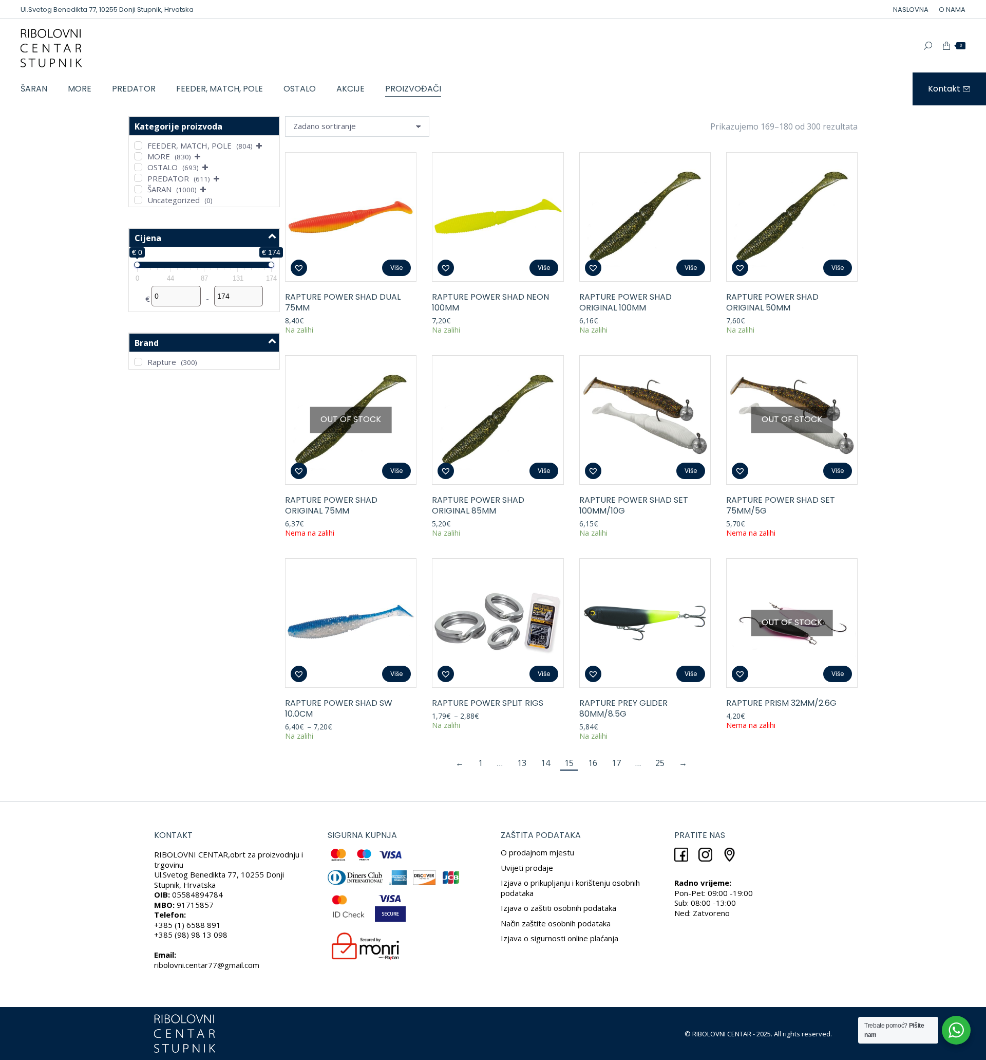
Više (396, 267)
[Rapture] (138, 362)
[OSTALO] (138, 167)
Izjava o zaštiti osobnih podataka (558, 908)
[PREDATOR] (138, 178)
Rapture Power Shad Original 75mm (331, 505)
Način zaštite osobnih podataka (556, 923)
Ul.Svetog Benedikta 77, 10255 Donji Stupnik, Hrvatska (107, 9)
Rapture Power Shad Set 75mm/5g (780, 505)
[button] (299, 268)
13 (521, 763)
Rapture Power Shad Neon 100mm (490, 302)
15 (569, 763)
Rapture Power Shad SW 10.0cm (338, 708)
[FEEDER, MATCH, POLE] (138, 145)
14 (545, 763)
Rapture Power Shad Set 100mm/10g (633, 505)
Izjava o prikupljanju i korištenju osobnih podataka (570, 888)
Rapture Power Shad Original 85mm (478, 505)
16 (592, 763)
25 (660, 763)
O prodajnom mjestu (537, 852)
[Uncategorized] (138, 200)
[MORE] (138, 156)
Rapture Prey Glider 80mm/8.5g (623, 708)
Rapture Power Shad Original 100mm (625, 302)
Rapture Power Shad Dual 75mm (343, 302)
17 (616, 763)
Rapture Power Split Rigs (487, 703)
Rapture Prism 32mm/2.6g (781, 703)
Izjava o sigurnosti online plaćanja (559, 938)
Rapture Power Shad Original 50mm (772, 302)
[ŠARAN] (138, 189)
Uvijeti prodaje (527, 868)
